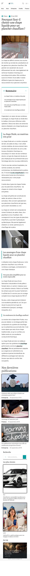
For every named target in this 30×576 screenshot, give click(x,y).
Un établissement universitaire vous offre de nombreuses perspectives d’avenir (14, 444)
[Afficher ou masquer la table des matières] (21, 91)
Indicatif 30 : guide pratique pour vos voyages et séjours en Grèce (13, 536)
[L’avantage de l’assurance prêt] (15, 409)
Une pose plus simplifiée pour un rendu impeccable (15, 105)
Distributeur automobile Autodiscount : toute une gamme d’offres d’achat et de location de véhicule (14, 498)
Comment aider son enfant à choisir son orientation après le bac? (13, 394)
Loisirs (4, 533)
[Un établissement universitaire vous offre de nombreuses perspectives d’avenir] (15, 433)
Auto (4, 494)
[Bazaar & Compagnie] (11, 3)
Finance (4, 422)
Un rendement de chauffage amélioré (14, 110)
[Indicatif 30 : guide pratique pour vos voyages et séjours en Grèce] (15, 517)
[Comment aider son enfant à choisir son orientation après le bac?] (15, 383)
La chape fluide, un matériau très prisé (14, 96)
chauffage (23, 343)
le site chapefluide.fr (17, 173)
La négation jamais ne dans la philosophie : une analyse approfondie (13, 552)
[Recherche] (23, 3)
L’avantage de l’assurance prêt (10, 419)
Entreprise (5, 397)
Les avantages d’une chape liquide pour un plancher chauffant (15, 100)
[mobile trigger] (3, 3)
